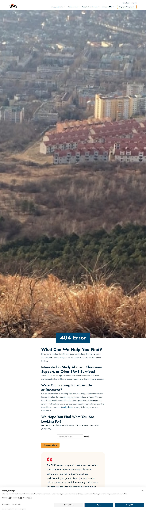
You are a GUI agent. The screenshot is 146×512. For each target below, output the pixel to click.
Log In (134, 2)
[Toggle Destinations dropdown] (79, 7)
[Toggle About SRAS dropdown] (114, 7)
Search (86, 436)
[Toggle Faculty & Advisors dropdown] (99, 7)
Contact (126, 2)
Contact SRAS (50, 445)
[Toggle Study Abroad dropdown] (64, 7)
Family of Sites (67, 407)
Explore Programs (126, 6)
